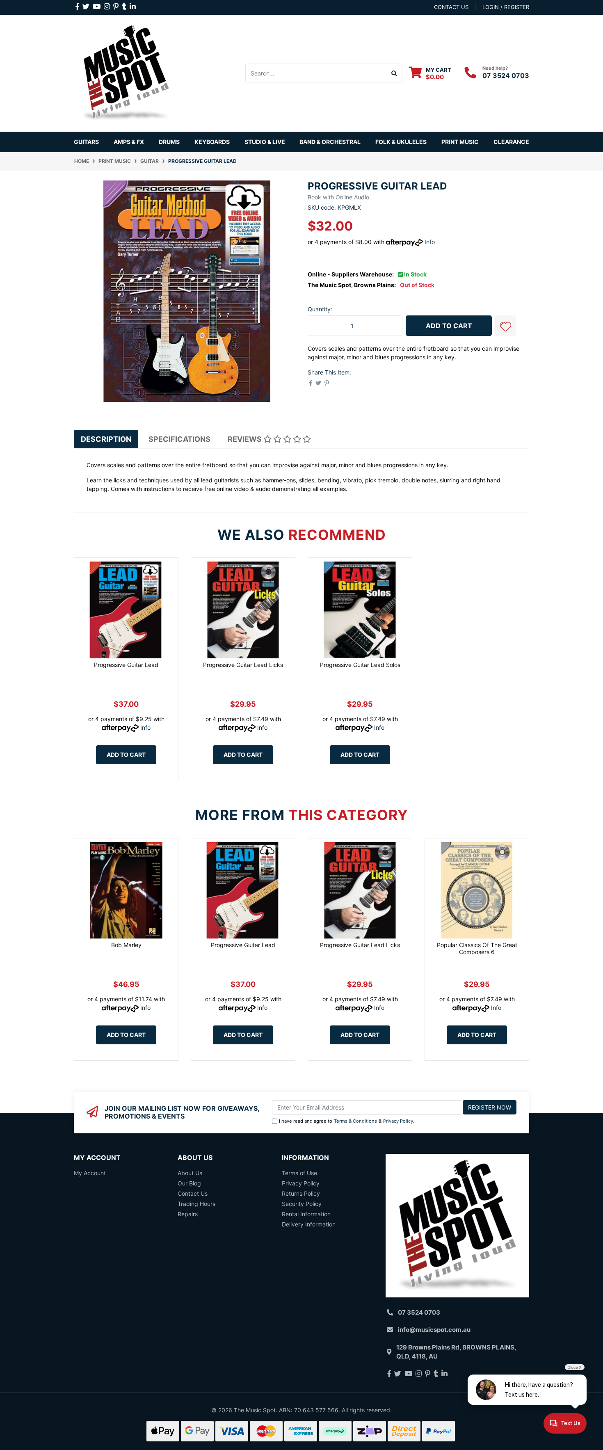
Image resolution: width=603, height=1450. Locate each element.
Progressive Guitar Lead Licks (243, 664)
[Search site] (394, 73)
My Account (90, 1172)
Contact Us (193, 1193)
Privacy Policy (398, 1121)
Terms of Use (299, 1172)
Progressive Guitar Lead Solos (360, 664)
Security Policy (302, 1203)
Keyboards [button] (212, 141)
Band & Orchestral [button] (330, 141)
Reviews (245, 439)
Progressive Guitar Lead (126, 664)
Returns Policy (301, 1193)
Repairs (188, 1213)
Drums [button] (169, 141)
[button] (505, 325)
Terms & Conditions (355, 1121)
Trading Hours (196, 1203)
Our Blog (189, 1183)
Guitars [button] (86, 141)
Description (106, 439)
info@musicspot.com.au (434, 1330)
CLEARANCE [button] (511, 141)
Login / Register (505, 7)
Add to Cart (449, 326)
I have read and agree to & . (346, 1121)
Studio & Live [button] (264, 141)
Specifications (179, 439)
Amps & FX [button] (129, 141)
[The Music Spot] (126, 72)
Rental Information (306, 1213)
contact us (451, 7)
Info (430, 241)
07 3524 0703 (505, 75)
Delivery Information (309, 1224)
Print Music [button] (460, 141)
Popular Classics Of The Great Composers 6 (477, 948)
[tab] (106, 439)
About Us (190, 1172)
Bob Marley (126, 944)
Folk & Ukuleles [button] (401, 141)
